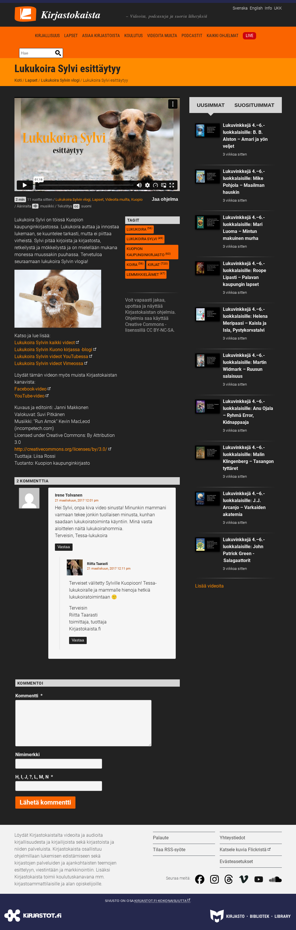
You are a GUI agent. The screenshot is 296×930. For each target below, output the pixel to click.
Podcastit (192, 35)
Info (268, 8)
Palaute (161, 837)
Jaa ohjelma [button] (165, 199)
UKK (278, 8)
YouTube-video (29, 396)
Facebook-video (30, 389)
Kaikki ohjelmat (222, 35)
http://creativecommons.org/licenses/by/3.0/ (60, 449)
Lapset (71, 35)
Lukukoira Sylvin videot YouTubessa (51, 356)
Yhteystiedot (232, 837)
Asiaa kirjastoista (101, 35)
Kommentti (28, 696)
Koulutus (133, 35)
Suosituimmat (254, 105)
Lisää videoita (209, 586)
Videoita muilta (162, 35)
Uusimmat (211, 105)
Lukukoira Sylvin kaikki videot (44, 342)
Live (249, 35)
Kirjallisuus (47, 35)
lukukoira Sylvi (145, 238)
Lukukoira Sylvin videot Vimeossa (48, 363)
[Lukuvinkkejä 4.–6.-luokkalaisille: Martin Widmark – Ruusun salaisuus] (207, 360)
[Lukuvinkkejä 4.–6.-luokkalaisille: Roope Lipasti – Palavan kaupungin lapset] (207, 268)
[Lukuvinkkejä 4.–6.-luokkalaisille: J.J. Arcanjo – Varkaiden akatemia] (207, 499)
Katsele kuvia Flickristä (243, 849)
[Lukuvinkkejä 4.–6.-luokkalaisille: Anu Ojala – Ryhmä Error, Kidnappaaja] (207, 406)
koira (135, 264)
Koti (23, 35)
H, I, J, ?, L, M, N (34, 777)
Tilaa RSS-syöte (169, 849)
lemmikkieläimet (146, 274)
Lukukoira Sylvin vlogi (60, 80)
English (256, 8)
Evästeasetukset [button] (236, 861)
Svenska (240, 8)
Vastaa (64, 547)
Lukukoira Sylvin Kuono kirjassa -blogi (53, 349)
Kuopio (137, 199)
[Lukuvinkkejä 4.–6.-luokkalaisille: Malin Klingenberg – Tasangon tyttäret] (207, 452)
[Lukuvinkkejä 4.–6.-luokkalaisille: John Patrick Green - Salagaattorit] (207, 544)
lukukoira (139, 229)
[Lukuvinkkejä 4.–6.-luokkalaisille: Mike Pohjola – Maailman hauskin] (207, 176)
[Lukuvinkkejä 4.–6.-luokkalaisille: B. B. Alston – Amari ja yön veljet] (207, 130)
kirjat (158, 264)
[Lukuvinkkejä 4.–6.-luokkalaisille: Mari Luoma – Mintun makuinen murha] (207, 222)
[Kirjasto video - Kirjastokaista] (25, 13)
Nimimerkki (27, 754)
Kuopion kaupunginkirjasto (149, 252)
